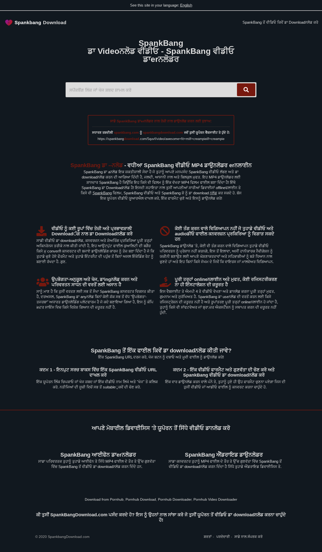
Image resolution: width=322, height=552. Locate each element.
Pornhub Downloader (174, 499)
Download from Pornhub (104, 499)
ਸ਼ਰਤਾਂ (208, 537)
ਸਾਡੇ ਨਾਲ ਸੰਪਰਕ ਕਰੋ (248, 537)
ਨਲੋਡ (213, 193)
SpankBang (102, 193)
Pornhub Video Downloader (215, 499)
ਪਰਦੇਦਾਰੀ (223, 537)
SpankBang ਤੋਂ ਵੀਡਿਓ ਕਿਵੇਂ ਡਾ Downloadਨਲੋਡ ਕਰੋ (280, 22)
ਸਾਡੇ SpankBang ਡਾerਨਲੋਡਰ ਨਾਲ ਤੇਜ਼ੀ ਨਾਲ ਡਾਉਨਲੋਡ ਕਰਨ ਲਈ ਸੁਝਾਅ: (161, 121)
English (186, 5)
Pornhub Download (141, 499)
